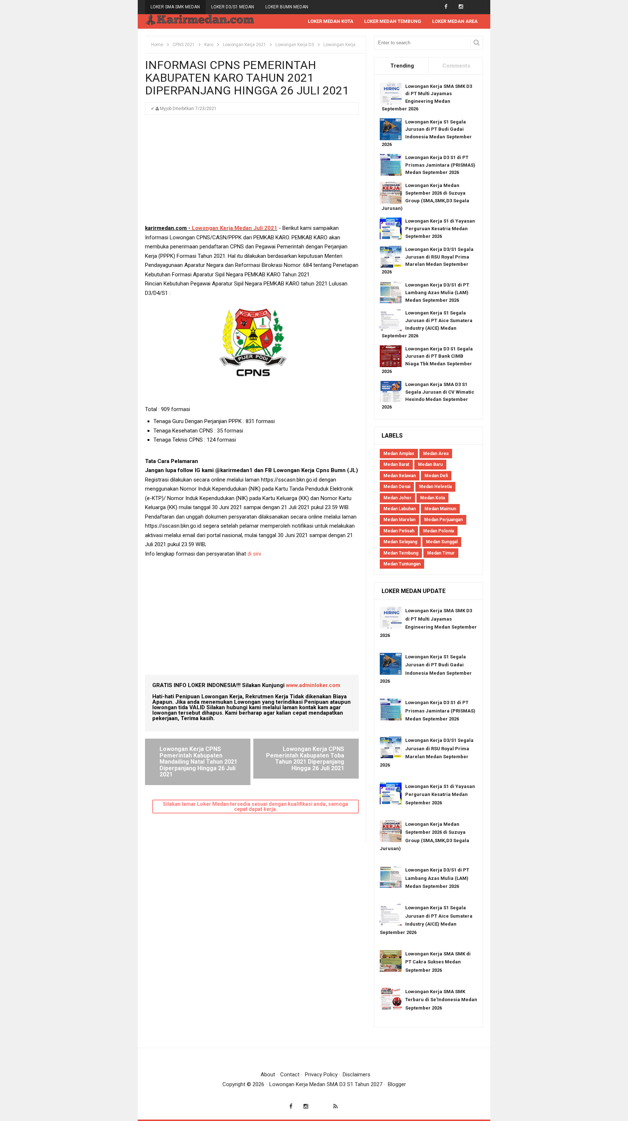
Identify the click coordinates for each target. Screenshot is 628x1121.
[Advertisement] (252, 173)
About (268, 1074)
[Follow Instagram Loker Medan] (460, 6)
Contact (289, 1074)
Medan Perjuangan (443, 519)
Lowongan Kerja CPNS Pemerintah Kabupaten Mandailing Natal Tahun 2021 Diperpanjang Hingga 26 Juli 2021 (198, 762)
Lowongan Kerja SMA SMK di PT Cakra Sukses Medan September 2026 (438, 962)
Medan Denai (396, 486)
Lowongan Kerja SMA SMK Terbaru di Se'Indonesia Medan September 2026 (441, 1000)
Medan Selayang (400, 541)
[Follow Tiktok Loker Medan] (475, 6)
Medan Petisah (398, 530)
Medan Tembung (400, 553)
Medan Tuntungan (401, 563)
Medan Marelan (399, 519)
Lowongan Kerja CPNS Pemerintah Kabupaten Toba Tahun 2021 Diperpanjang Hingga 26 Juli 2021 (305, 759)
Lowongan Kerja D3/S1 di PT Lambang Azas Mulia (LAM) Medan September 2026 (437, 292)
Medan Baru (430, 464)
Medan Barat (396, 464)
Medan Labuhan (399, 508)
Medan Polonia (438, 530)
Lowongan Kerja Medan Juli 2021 (234, 228)
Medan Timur (441, 553)
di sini (254, 554)
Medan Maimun (440, 508)
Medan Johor (397, 497)
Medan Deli (436, 475)
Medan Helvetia (435, 486)
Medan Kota (432, 497)
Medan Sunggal (442, 541)
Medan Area (435, 453)
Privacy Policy (321, 1074)
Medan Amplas (398, 453)
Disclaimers (356, 1074)
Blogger (397, 1084)
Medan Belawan (399, 475)
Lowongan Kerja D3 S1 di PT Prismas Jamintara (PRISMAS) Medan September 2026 (440, 165)
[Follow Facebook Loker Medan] (445, 6)
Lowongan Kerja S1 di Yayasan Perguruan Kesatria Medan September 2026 (440, 228)
